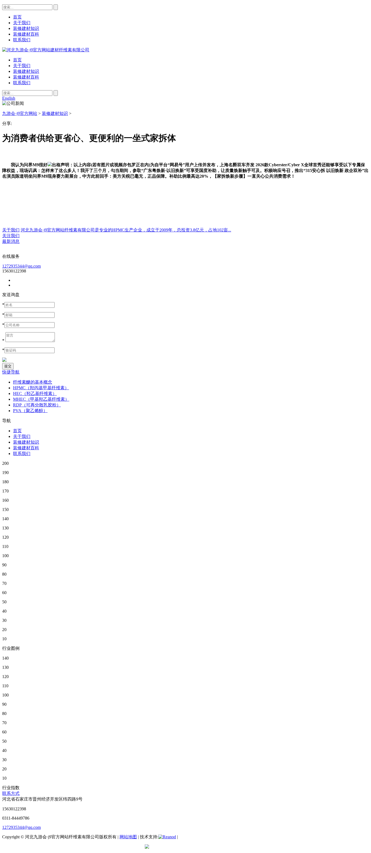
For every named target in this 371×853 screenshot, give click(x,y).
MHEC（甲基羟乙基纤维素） (41, 399)
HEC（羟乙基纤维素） (35, 393)
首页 (17, 60)
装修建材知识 (26, 71)
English (8, 98)
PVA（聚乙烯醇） (30, 410)
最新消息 (11, 241)
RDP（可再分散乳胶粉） (37, 405)
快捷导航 (11, 372)
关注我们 (11, 235)
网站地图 (128, 837)
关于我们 (21, 65)
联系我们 (21, 82)
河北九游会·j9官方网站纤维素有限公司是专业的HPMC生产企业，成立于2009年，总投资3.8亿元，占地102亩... (126, 230)
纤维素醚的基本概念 (32, 382)
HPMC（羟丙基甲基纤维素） (41, 387)
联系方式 (11, 793)
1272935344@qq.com (21, 266)
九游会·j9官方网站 (19, 113)
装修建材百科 (26, 77)
